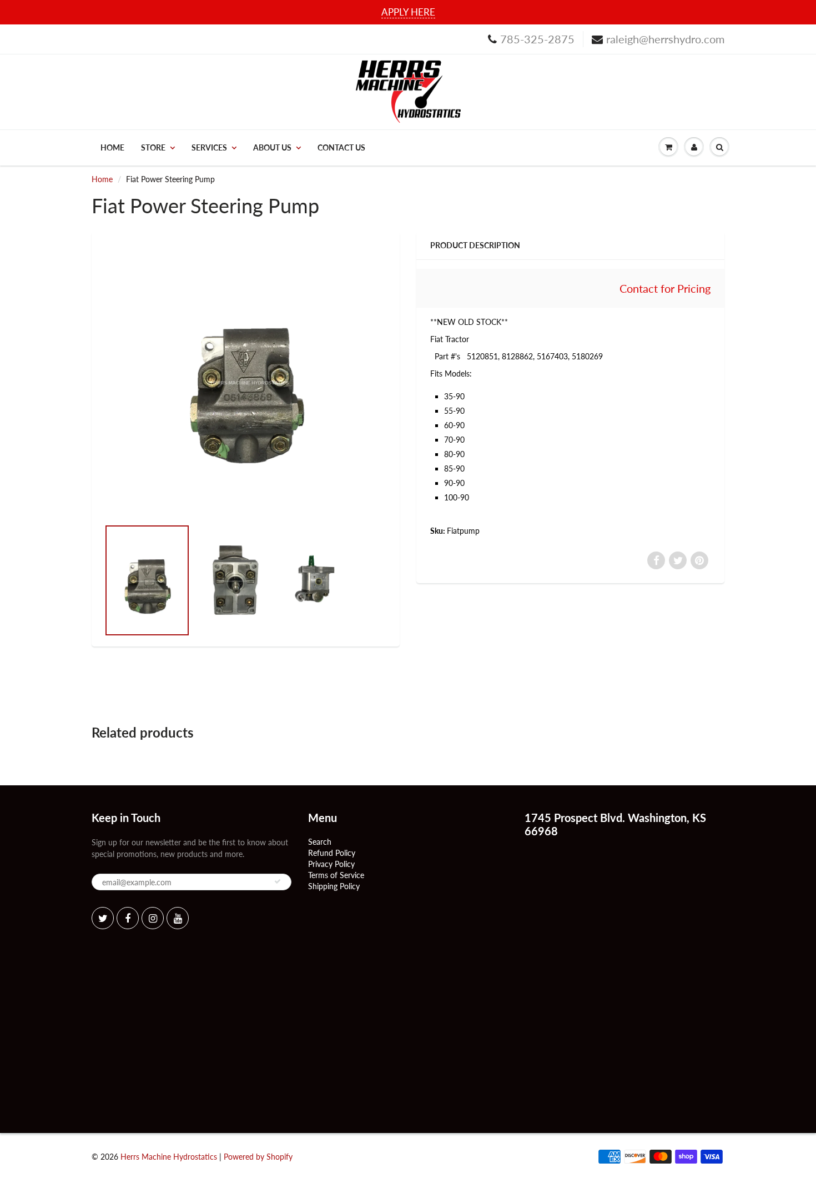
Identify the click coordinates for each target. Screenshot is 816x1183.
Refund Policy (331, 853)
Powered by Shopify (258, 1156)
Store (153, 147)
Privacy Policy (331, 864)
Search (319, 841)
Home (112, 147)
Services (209, 147)
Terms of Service (336, 875)
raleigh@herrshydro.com (665, 39)
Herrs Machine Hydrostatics (168, 1156)
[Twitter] (103, 918)
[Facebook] (128, 918)
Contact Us (341, 147)
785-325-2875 (537, 39)
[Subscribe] (277, 881)
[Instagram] (153, 918)
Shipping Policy (334, 886)
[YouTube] (178, 918)
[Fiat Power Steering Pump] (245, 380)
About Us (272, 147)
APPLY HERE (408, 12)
